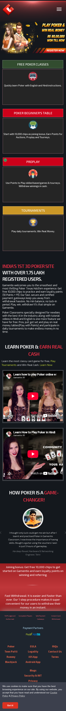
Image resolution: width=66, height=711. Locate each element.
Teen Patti (10, 651)
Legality (33, 651)
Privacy (33, 680)
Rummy (11, 656)
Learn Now (46, 364)
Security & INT (33, 675)
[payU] (29, 634)
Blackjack (11, 661)
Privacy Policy (17, 695)
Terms (55, 656)
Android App (33, 661)
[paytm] (36, 634)
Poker (11, 646)
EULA (33, 646)
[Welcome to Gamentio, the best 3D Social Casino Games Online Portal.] (8, 13)
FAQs (55, 646)
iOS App (33, 656)
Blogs (33, 670)
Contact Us (55, 651)
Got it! (10, 705)
